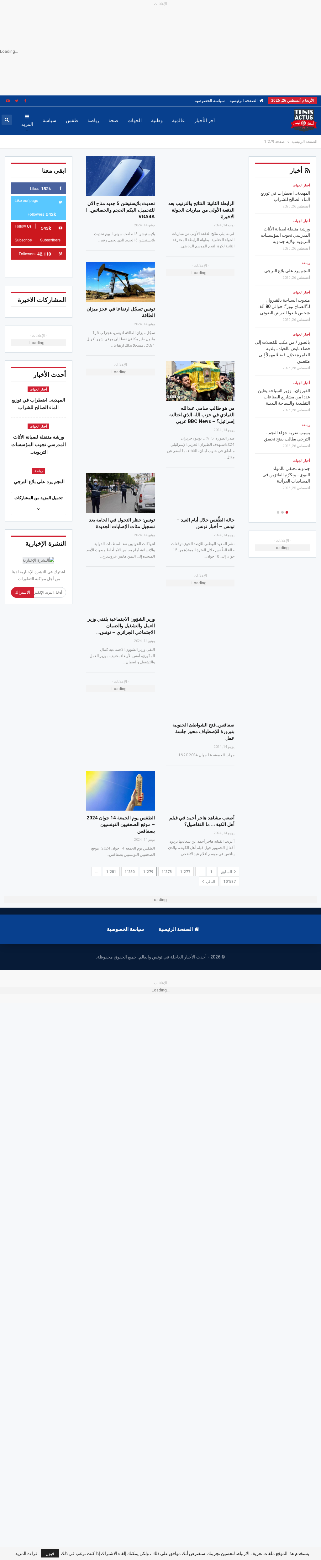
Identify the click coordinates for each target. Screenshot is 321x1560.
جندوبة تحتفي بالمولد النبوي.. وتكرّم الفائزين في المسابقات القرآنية (286, 474)
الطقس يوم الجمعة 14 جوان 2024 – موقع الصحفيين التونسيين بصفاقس (121, 824)
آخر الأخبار (204, 120)
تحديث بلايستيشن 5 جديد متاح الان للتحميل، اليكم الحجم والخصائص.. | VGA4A (120, 210)
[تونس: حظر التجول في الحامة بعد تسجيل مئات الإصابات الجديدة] (120, 493)
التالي (210, 881)
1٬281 (111, 872)
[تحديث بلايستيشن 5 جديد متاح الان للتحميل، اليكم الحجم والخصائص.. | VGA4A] (120, 176)
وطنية (157, 120)
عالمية (178, 120)
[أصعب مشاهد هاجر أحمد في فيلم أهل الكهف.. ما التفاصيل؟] (200, 791)
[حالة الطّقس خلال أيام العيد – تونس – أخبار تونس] (200, 493)
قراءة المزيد (26, 1553)
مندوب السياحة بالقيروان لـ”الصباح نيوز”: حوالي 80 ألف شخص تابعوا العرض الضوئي (283, 306)
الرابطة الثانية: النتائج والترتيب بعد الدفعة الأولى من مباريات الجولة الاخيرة (201, 210)
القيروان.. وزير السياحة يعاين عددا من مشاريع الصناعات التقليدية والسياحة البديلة (284, 397)
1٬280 (130, 872)
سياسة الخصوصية (210, 100)
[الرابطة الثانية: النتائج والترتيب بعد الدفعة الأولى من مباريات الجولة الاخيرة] (200, 176)
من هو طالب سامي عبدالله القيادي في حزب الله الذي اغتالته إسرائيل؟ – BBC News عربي (201, 414)
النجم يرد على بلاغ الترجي (39, 481)
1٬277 (185, 872)
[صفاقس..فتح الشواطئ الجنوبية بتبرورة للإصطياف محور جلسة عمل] (200, 698)
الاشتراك (22, 592)
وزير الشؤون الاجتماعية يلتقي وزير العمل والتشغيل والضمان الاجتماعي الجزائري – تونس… (121, 625)
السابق (227, 872)
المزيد (27, 124)
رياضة (93, 120)
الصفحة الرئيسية (243, 100)
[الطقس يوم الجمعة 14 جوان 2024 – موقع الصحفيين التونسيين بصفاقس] (120, 791)
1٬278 (167, 872)
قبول (49, 1553)
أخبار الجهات (38, 389)
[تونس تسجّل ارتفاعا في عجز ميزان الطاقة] (120, 282)
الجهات (135, 120)
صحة (113, 120)
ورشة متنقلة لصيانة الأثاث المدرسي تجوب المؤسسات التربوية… (38, 444)
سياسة (49, 120)
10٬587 (230, 881)
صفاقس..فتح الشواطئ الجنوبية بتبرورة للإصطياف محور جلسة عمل (203, 731)
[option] (282, 338)
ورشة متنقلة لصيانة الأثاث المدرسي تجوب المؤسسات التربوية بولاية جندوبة (285, 235)
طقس (72, 120)
